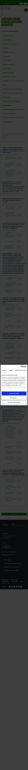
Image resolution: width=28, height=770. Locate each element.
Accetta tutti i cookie (14, 393)
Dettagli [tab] (11, 370)
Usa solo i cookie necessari (14, 402)
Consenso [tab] (4, 370)
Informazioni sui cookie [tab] (20, 370)
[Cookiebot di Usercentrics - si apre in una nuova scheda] (20, 366)
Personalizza (13, 397)
